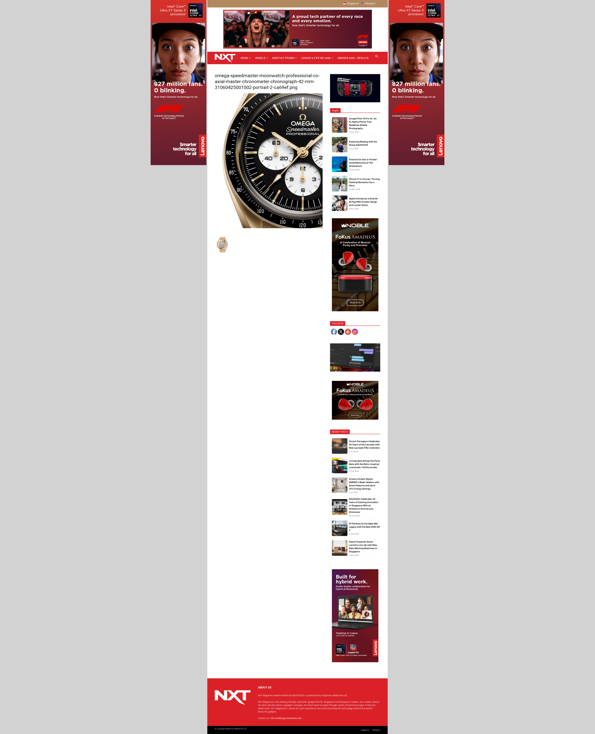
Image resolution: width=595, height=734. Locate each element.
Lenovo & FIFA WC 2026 (316, 58)
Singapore (365, 730)
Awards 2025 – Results (353, 58)
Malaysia (376, 730)
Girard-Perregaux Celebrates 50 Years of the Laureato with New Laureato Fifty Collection (364, 444)
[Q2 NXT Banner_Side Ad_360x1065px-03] (178, 164)
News (244, 58)
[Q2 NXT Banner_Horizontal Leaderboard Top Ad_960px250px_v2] (297, 48)
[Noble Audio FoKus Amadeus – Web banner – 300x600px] (355, 310)
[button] (376, 56)
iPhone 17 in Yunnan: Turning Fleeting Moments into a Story (364, 182)
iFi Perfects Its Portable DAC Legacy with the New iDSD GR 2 (364, 526)
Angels (260, 58)
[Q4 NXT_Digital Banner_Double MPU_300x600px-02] (355, 661)
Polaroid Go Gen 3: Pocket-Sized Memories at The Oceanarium (363, 162)
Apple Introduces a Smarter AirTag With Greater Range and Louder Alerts (363, 201)
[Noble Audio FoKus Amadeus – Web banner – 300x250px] (355, 418)
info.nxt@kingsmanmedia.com (286, 718)
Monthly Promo (283, 58)
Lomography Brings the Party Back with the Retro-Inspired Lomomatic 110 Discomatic (364, 464)
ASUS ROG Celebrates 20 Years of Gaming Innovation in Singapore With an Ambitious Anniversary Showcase (363, 505)
